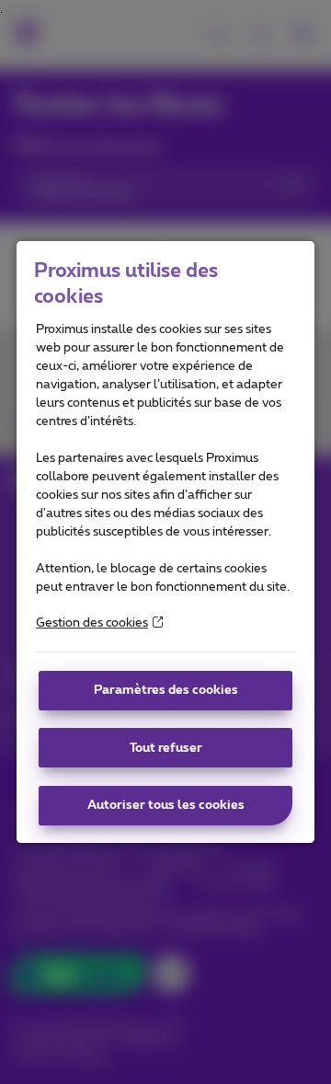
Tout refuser (166, 748)
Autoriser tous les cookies (166, 805)
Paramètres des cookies (166, 690)
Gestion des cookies (92, 623)
